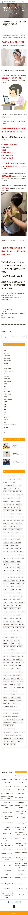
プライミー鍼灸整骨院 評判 (17, 738)
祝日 (22, 596)
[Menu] (25, 1)
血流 (20, 548)
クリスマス (17, 564)
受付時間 (5, 599)
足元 (22, 577)
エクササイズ (13, 646)
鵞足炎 (15, 653)
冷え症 (12, 586)
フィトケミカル (18, 697)
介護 (18, 599)
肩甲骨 (4, 592)
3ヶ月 (16, 634)
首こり (9, 513)
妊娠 (22, 656)
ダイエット (6, 396)
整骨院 (8, 475)
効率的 (16, 602)
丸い (18, 507)
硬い (18, 570)
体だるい (19, 630)
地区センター (6, 501)
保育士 (10, 596)
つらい (8, 586)
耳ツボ (23, 662)
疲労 (5, 409)
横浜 (15, 520)
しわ (4, 741)
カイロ (4, 573)
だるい (4, 675)
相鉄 (21, 615)
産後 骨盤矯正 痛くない (7, 732)
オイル (8, 678)
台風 (19, 653)
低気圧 (8, 555)
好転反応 (14, 703)
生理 (4, 570)
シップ (22, 570)
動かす (9, 589)
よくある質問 (6, 706)
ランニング (5, 621)
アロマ (5, 373)
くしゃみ (5, 630)
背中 (15, 507)
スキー (9, 580)
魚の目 (4, 507)
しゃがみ (14, 630)
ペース (4, 611)
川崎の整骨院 (7, 355)
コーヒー (22, 567)
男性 (21, 643)
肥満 (12, 678)
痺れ (23, 536)
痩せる (8, 649)
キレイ (7, 561)
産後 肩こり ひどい (14, 706)
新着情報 (3, 331)
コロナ (17, 479)
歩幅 (21, 621)
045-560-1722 (14, 275)
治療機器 (6, 407)
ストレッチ (18, 501)
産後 (4, 605)
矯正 (8, 744)
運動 (4, 494)
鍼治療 (23, 573)
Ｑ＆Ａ (19, 703)
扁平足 (12, 523)
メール (4, 513)
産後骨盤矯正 (21, 602)
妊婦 (4, 659)
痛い (4, 555)
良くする (19, 668)
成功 (12, 681)
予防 (4, 532)
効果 (4, 520)
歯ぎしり (16, 681)
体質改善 (5, 687)
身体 (4, 744)
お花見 (14, 621)
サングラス (14, 498)
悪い (4, 551)
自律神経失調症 (12, 700)
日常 (4, 678)
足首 (4, 586)
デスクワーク (13, 561)
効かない (5, 529)
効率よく (18, 577)
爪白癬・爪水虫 (7, 394)
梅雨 (14, 659)
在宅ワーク (11, 504)
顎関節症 (5, 684)
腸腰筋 (23, 520)
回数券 (23, 558)
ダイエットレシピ (6, 694)
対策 (18, 555)
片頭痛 (22, 653)
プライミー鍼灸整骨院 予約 (8, 728)
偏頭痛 (9, 498)
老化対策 (18, 694)
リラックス (5, 567)
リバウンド (9, 659)
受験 (8, 520)
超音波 (18, 520)
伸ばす (17, 545)
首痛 (12, 475)
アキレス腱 (9, 479)
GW (18, 640)
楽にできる (18, 662)
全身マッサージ (14, 637)
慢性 (15, 744)
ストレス (5, 596)
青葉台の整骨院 (7, 361)
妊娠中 (17, 659)
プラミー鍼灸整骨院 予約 (8, 725)
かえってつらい (6, 548)
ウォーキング (9, 640)
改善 (4, 558)
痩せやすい (11, 672)
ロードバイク (19, 646)
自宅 (16, 589)
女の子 (12, 532)
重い (8, 646)
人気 (8, 577)
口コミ (4, 615)
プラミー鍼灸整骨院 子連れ (8, 719)
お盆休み (22, 672)
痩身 (12, 741)
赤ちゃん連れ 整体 (7, 716)
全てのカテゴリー (8, 348)
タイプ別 (17, 643)
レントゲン (5, 608)
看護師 (10, 599)
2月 (18, 596)
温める (4, 589)
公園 (18, 621)
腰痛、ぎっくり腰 (8, 399)
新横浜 (17, 615)
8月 (15, 488)
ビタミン (11, 690)
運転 (21, 491)
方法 (21, 529)
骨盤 (15, 608)
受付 (23, 624)
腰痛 (14, 479)
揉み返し (9, 703)
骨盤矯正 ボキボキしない (19, 732)
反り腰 (17, 494)
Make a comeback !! (8, 371)
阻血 (12, 548)
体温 (21, 684)
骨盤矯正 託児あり (15, 716)
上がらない (17, 539)
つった (9, 611)
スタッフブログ (9, 331)
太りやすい (5, 672)
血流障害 (16, 548)
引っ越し (22, 611)
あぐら (20, 605)
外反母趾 (8, 510)
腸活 (23, 687)
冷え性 (14, 567)
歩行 (4, 640)
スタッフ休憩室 (7, 368)
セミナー (6, 401)
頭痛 (5, 422)
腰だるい (5, 634)
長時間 (4, 488)
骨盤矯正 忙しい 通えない (18, 722)
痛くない (21, 532)
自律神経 (5, 700)
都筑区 (17, 618)
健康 (10, 621)
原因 (13, 536)
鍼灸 (19, 741)
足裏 (4, 649)
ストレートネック (10, 558)
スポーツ (6, 419)
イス (21, 599)
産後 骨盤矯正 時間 (19, 719)
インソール (12, 501)
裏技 (9, 529)
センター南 (11, 618)
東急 (14, 615)
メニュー (10, 687)
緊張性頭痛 (5, 545)
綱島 (21, 659)
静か (10, 567)
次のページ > (22, 336)
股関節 (4, 523)
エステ (15, 485)
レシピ (17, 684)
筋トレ (4, 583)
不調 (11, 744)
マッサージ (20, 526)
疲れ (23, 580)
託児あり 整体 (18, 735)
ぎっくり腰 (22, 627)
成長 (19, 656)
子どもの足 (14, 656)
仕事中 (18, 678)
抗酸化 (16, 690)
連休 (13, 643)
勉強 (11, 520)
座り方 (15, 640)
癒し (13, 517)
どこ (22, 694)
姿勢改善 (14, 596)
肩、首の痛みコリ (8, 391)
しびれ (5, 430)
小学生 (17, 532)
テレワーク (5, 504)
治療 (20, 536)
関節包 (16, 665)
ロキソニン (9, 570)
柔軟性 (14, 570)
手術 (8, 681)
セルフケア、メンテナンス (10, 425)
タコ (21, 504)
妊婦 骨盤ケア (6, 713)
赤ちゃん (11, 608)
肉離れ (9, 517)
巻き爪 (5, 384)
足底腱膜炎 (12, 577)
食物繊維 (19, 687)
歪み (5, 386)
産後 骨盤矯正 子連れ (15, 713)
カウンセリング (6, 637)
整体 (17, 491)
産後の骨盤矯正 (6, 624)
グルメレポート (7, 376)
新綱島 (16, 624)
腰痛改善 (5, 643)
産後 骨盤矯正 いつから (15, 709)
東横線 (22, 555)
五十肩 (22, 494)
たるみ (8, 741)
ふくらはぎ (11, 665)
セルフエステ (7, 353)
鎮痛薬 (4, 580)
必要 (4, 656)
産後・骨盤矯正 (7, 381)
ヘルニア (9, 675)
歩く (4, 479)
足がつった (22, 551)
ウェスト (14, 668)
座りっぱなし (9, 551)
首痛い (12, 662)
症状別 (5, 404)
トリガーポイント (6, 536)
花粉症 (17, 592)
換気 (21, 479)
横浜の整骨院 (7, 358)
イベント (17, 523)
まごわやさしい (12, 684)
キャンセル (17, 513)
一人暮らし (5, 602)
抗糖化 (13, 694)
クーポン (9, 615)
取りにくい (18, 558)
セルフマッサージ (6, 668)
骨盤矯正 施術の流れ (7, 722)
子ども (8, 532)
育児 (16, 510)
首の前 (17, 627)
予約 (21, 513)
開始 (12, 624)
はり (4, 577)
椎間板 (4, 681)
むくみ (5, 389)
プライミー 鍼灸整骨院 (7, 485)
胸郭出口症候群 (18, 542)
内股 (16, 605)
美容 (5, 350)
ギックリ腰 (16, 551)
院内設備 (6, 427)
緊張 (21, 592)
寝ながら (22, 583)
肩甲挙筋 (5, 482)
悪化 (8, 494)
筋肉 (18, 567)
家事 (13, 510)
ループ (4, 564)
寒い (13, 605)
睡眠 (20, 665)
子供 (8, 523)
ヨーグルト (5, 690)
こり (15, 555)
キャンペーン (10, 488)
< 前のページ (5, 336)
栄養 (12, 697)
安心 (15, 741)
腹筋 (16, 536)
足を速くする (6, 542)
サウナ (20, 637)
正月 (17, 580)
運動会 (4, 517)
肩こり (10, 482)
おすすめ (9, 573)
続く (8, 564)
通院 (14, 491)
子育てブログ (7, 417)
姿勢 (14, 482)
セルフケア (12, 494)
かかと (17, 675)
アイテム (11, 602)
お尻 (12, 539)
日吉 (4, 475)
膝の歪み (8, 656)
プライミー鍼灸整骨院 (19, 475)
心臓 (16, 573)
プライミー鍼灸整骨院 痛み (8, 735)
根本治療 (13, 611)
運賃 (20, 624)
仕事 (20, 589)
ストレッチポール (11, 583)
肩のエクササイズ (11, 592)
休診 (20, 510)
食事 (15, 649)
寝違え (13, 580)
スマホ (17, 583)
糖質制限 (5, 697)
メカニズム (10, 526)
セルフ (19, 485)
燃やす (8, 662)
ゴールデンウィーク (7, 627)
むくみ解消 (17, 529)
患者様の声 (11, 545)
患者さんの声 (7, 378)
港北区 (14, 599)
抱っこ (19, 608)
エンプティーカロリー (7, 653)
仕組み (15, 526)
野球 (18, 611)
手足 (5, 412)
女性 (4, 646)
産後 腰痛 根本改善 (7, 738)
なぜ (12, 564)
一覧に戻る (14, 336)
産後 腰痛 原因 (6, 709)
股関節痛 (17, 672)
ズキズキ (5, 665)
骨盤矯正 (8, 605)
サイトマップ (21, 895)
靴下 (13, 589)
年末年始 (19, 561)
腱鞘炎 (4, 703)
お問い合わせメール (6, 300)
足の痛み (17, 504)
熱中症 (10, 491)
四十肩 (4, 498)
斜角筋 (11, 542)
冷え (8, 507)
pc (15, 678)
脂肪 (4, 662)
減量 (15, 687)
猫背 (21, 523)
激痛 (14, 675)
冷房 (21, 675)
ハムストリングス (19, 586)
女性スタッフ (19, 700)
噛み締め (21, 681)
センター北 (5, 618)
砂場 (9, 630)
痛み (22, 741)
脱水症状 (5, 491)
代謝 (12, 649)
